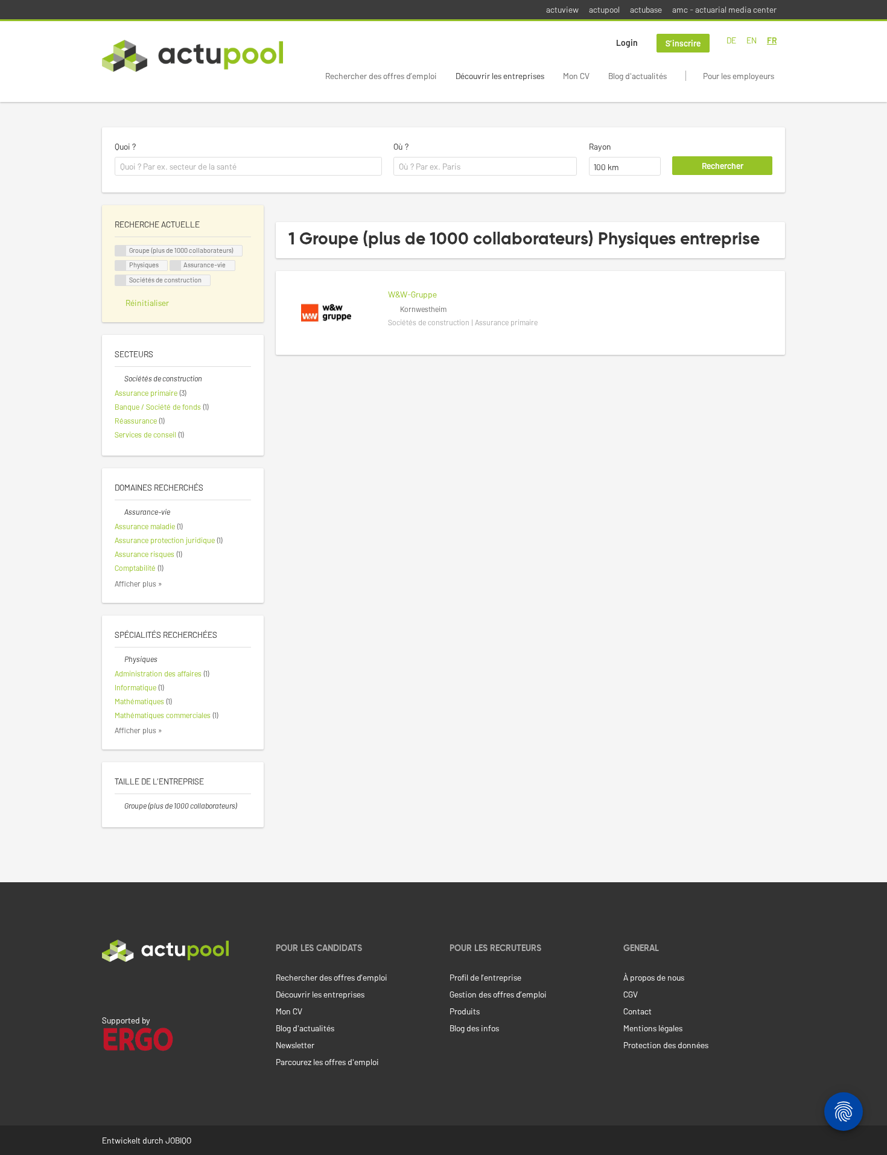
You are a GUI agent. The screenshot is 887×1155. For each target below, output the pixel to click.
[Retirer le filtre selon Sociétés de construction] (119, 378)
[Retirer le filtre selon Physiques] (119, 659)
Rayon (600, 146)
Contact (637, 1011)
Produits (465, 1011)
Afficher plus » (138, 583)
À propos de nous (653, 977)
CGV (630, 994)
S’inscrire (683, 43)
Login (627, 42)
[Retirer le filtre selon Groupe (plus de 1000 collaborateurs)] (119, 805)
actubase (646, 9)
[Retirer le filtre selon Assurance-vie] (119, 512)
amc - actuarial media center (724, 9)
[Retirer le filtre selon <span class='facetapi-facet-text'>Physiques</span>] (120, 266)
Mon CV (576, 76)
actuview (562, 9)
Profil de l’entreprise (485, 977)
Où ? (401, 146)
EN (751, 40)
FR (772, 40)
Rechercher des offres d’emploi (381, 76)
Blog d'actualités (637, 76)
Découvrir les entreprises (500, 76)
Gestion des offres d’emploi (498, 994)
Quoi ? (125, 146)
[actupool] (192, 56)
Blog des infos (474, 1028)
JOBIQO (178, 1140)
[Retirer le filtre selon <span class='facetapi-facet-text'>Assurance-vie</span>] (175, 266)
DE (731, 40)
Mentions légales (652, 1028)
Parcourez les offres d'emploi (327, 1062)
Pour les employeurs (738, 76)
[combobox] (248, 166)
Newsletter (295, 1045)
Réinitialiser (147, 303)
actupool (604, 9)
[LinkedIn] (108, 987)
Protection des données (665, 1045)
